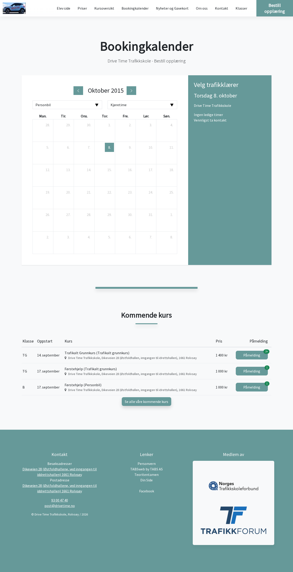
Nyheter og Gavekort (172, 8)
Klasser (241, 8)
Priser (82, 8)
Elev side (63, 8)
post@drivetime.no (59, 505)
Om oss (202, 8)
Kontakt (221, 8)
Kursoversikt (104, 8)
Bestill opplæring (274, 8)
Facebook (146, 491)
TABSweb (137, 469)
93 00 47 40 (59, 500)
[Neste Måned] (131, 90)
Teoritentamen (146, 474)
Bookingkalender (135, 8)
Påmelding (255, 354)
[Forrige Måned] (78, 90)
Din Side (146, 480)
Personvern (147, 463)
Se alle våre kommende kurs (146, 401)
